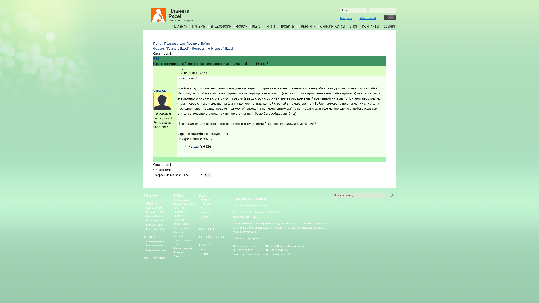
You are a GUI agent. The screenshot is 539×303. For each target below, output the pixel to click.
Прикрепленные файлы (195, 139)
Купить (205, 220)
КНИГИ (149, 237)
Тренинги (307, 26)
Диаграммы (179, 211)
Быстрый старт (154, 207)
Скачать (205, 216)
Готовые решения (155, 241)
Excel (204, 249)
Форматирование (182, 248)
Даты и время (181, 207)
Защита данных (181, 223)
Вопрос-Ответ (208, 212)
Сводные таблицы (183, 240)
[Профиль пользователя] (162, 109)
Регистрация (346, 18)
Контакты (370, 26)
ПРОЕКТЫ (206, 229)
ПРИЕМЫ (178, 195)
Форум (242, 26)
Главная (180, 26)
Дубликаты (179, 219)
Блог (354, 26)
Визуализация (154, 224)
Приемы (199, 26)
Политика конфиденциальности (250, 205)
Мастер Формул (154, 216)
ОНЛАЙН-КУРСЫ (211, 237)
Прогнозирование (155, 220)
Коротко (205, 199)
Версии (205, 208)
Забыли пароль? (368, 18)
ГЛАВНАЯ (151, 195)
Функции (178, 252)
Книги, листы (180, 232)
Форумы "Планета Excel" (171, 48)
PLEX (256, 26)
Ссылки (390, 26)
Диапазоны (179, 215)
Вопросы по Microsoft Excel (212, 48)
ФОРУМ (204, 245)
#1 (182, 68)
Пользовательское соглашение (249, 198)
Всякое (177, 256)
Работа (204, 253)
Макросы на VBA (155, 229)
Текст (176, 244)
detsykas (159, 90)
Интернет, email (181, 228)
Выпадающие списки (184, 203)
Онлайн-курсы (332, 26)
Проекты (287, 26)
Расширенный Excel (157, 212)
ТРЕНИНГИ (152, 203)
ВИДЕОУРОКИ (154, 258)
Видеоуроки (221, 26)
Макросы (178, 236)
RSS (156, 58)
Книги (269, 26)
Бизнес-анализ (181, 199)
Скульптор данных (156, 249)
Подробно (206, 203)
